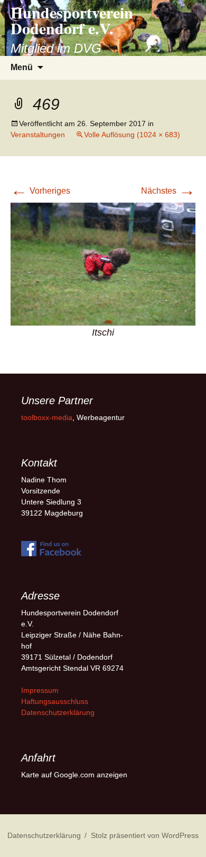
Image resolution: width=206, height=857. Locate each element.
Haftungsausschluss (54, 701)
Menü (22, 67)
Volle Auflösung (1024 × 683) (132, 134)
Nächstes (168, 190)
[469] (103, 263)
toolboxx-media (46, 417)
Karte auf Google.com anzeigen (74, 774)
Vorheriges (40, 190)
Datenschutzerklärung (58, 712)
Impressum (40, 690)
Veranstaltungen (38, 134)
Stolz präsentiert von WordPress (145, 835)
